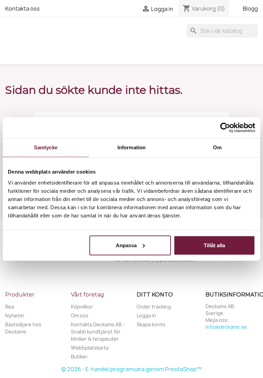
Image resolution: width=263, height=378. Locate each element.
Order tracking (154, 306)
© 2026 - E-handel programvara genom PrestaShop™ (131, 369)
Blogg (250, 8)
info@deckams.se (226, 327)
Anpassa (126, 245)
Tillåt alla (214, 245)
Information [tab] (131, 147)
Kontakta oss (22, 8)
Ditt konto (155, 294)
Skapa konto (151, 324)
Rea (9, 306)
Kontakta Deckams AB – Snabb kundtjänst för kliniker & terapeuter (98, 331)
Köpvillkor (82, 306)
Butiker (79, 356)
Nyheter (15, 315)
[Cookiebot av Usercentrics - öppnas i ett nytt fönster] (225, 128)
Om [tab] (217, 147)
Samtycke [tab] (46, 147)
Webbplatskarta (90, 347)
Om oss (79, 315)
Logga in (146, 315)
